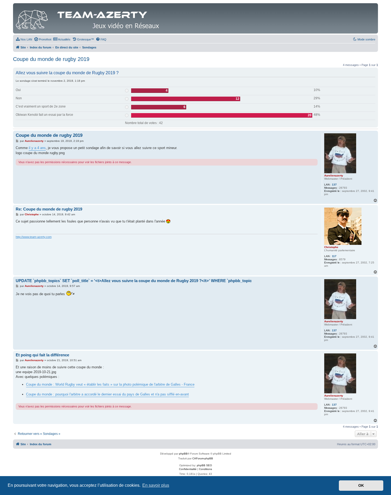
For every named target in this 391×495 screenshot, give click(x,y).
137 (334, 184)
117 (334, 256)
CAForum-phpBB (202, 458)
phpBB (183, 453)
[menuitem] (24, 39)
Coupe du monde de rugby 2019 (51, 59)
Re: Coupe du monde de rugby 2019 (49, 209)
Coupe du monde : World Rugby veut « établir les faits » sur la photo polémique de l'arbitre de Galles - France (110, 384)
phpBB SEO (204, 465)
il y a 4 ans (37, 148)
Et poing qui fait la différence (42, 355)
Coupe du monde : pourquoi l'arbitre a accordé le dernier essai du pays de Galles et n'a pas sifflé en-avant (107, 394)
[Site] (88, 18)
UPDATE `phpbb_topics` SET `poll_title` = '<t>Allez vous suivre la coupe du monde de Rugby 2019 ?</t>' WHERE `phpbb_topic (134, 280)
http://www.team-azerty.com (34, 236)
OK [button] (361, 485)
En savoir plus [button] (155, 485)
